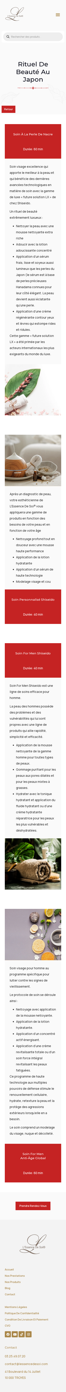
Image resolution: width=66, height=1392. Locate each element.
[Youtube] (15, 1334)
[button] (57, 14)
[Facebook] (8, 1334)
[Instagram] (28, 1334)
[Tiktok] (22, 1334)
